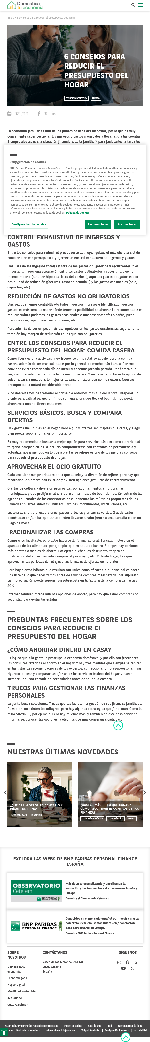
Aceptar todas (127, 224)
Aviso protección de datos (130, 1026)
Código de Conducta (90, 1030)
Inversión (36, 815)
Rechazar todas (98, 224)
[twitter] (136, 963)
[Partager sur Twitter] (46, 114)
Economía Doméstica (76, 98)
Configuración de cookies (29, 224)
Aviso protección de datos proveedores (21, 1030)
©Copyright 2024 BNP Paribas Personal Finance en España (32, 1026)
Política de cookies (73, 1026)
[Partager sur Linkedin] (53, 114)
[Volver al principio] (118, 725)
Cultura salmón (17, 1004)
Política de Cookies (77, 213)
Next (144, 792)
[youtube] (123, 969)
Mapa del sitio (94, 1026)
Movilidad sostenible (21, 991)
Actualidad (14, 998)
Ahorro (96, 98)
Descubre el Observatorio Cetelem (87, 898)
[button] (4, 1032)
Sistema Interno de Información (60, 1030)
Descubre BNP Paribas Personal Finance (90, 933)
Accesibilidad (140, 1030)
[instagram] (119, 963)
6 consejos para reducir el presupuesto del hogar (46, 17)
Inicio (10, 17)
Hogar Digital (16, 985)
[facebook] (127, 963)
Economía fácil (19, 815)
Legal (109, 1026)
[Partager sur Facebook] (39, 114)
